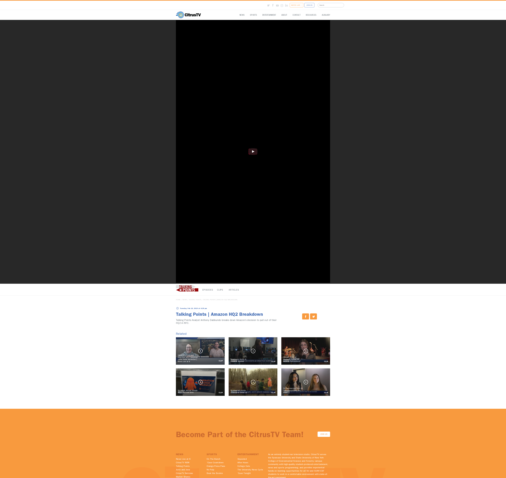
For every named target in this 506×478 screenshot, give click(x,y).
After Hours (242, 463)
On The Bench (213, 459)
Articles (233, 290)
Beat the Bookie (215, 473)
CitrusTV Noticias (184, 473)
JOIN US (309, 5)
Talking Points (195, 300)
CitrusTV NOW (182, 463)
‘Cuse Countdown (215, 463)
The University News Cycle (250, 470)
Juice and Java (183, 470)
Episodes (206, 290)
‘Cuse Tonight (244, 473)
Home (178, 300)
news (185, 300)
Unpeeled (242, 459)
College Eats (243, 466)
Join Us (323, 435)
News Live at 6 (183, 459)
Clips (220, 290)
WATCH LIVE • (296, 5)
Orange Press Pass (216, 466)
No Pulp (210, 470)
